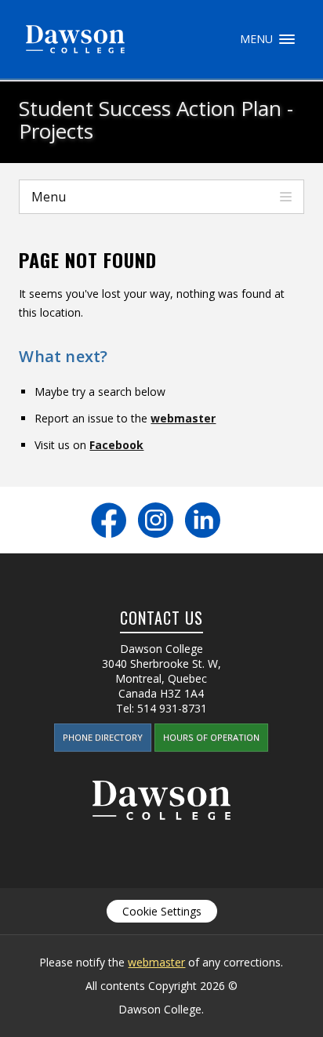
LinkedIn (202, 520)
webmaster (183, 418)
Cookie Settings (161, 911)
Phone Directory (103, 737)
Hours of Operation (211, 737)
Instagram (155, 520)
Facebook (116, 444)
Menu (287, 39)
